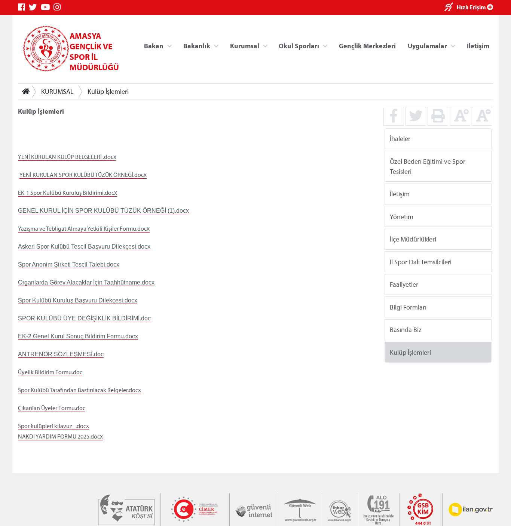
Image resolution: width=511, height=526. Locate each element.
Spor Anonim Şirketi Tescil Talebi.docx (68, 264)
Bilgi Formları (408, 306)
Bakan (153, 45)
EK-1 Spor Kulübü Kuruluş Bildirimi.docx (67, 192)
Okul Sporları (299, 45)
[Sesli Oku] (450, 7)
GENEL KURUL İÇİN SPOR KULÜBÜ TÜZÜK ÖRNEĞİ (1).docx (103, 210)
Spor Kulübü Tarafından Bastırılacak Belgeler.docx (79, 390)
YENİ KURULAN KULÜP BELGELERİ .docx (67, 156)
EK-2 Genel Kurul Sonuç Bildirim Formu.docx (78, 336)
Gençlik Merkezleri (367, 45)
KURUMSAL (57, 91)
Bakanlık (196, 45)
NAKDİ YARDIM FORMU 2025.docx (60, 436)
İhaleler (400, 138)
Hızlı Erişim (472, 7)
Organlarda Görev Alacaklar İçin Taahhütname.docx (86, 282)
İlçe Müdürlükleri (413, 239)
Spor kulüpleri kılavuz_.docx (53, 426)
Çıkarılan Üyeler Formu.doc (51, 408)
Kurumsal (244, 45)
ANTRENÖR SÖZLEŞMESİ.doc (61, 354)
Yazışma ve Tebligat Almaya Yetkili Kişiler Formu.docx (84, 228)
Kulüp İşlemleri (108, 91)
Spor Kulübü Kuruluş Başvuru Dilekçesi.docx (77, 300)
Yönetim (401, 216)
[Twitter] (35, 7)
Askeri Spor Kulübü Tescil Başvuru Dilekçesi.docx (84, 246)
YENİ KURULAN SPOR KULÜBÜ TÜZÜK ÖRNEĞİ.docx (83, 174)
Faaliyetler (404, 284)
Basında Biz (406, 329)
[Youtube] (47, 7)
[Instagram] (58, 7)
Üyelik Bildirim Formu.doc (50, 372)
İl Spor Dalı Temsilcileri (421, 261)
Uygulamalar (427, 45)
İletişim (478, 45)
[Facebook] (23, 7)
